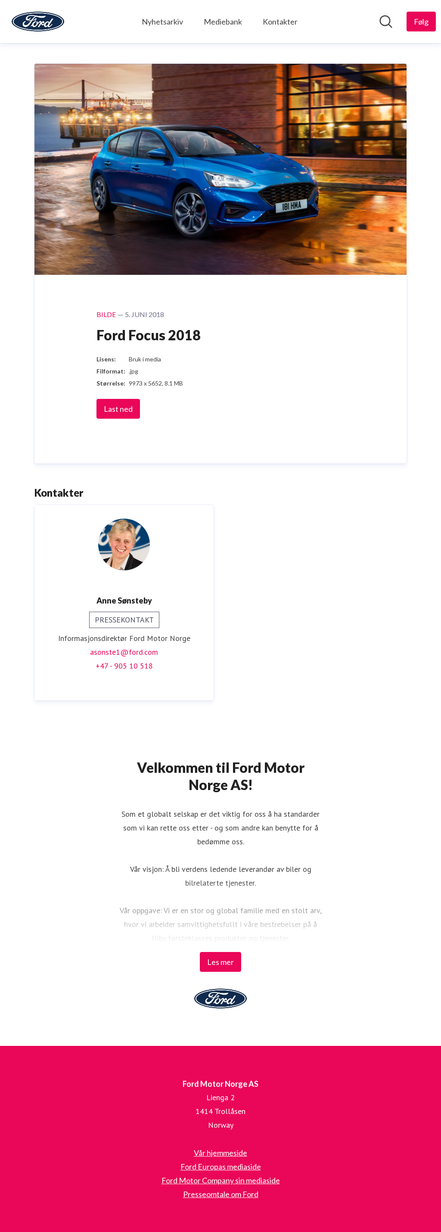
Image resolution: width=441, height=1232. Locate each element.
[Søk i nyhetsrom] (386, 21)
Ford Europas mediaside (220, 1166)
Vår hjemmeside (220, 1152)
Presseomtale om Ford (220, 1194)
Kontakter (280, 21)
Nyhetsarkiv (162, 21)
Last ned (118, 409)
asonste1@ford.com (124, 652)
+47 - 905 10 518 (124, 666)
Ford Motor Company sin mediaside (220, 1180)
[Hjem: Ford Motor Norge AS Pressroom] (38, 21)
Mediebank (223, 21)
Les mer (220, 962)
